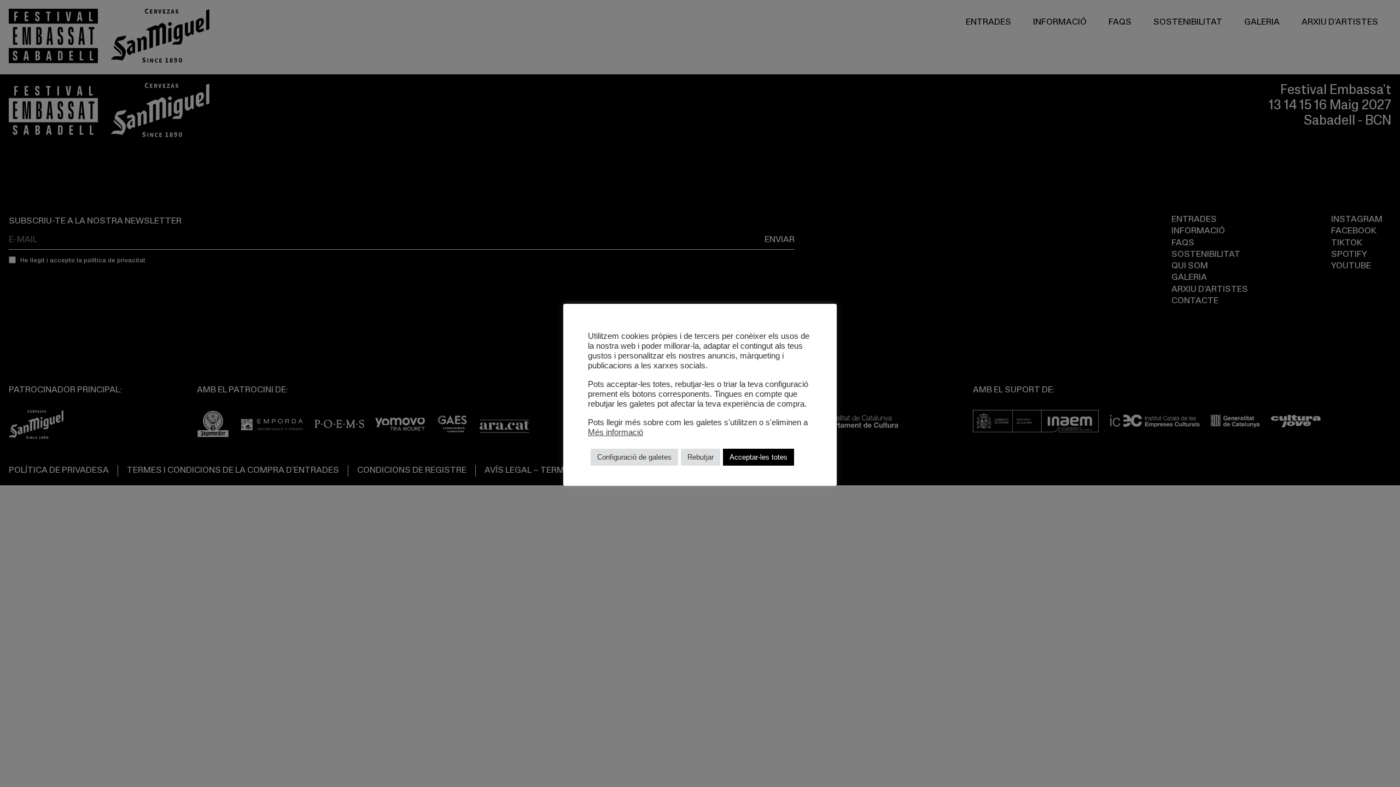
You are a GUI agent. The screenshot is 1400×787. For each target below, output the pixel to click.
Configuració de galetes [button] (634, 457)
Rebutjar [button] (700, 457)
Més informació (615, 432)
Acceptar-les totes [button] (759, 457)
